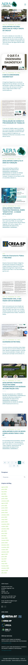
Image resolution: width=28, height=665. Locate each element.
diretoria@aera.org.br (6, 602)
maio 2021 (3, 559)
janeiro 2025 (4, 508)
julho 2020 (4, 572)
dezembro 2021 (5, 545)
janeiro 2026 (4, 498)
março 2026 (4, 496)
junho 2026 (4, 489)
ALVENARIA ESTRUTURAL (11, 342)
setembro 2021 (5, 552)
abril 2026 (3, 494)
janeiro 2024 (4, 512)
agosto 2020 (4, 570)
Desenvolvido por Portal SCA (19, 660)
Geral (19, 24)
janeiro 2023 (4, 521)
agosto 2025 (4, 503)
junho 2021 (4, 556)
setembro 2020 (5, 568)
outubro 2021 (4, 549)
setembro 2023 (5, 515)
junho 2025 (4, 505)
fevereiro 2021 (4, 566)
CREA (4, 24)
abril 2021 (3, 561)
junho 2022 (4, 533)
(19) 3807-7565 (12, 596)
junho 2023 (4, 517)
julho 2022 (4, 531)
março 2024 (4, 510)
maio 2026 (4, 491)
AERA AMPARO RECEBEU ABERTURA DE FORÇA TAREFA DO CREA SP (13, 28)
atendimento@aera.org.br (11, 600)
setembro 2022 (5, 528)
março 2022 (4, 538)
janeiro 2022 (4, 542)
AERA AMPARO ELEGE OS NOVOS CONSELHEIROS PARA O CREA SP (14, 433)
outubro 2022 (4, 526)
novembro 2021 (5, 547)
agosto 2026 (4, 487)
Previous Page (4, 462)
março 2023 (4, 519)
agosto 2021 (4, 554)
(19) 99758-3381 (11, 597)
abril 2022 (3, 535)
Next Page (17, 465)
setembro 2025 (5, 501)
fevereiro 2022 (5, 540)
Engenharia (11, 24)
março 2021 (4, 563)
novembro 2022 (5, 524)
